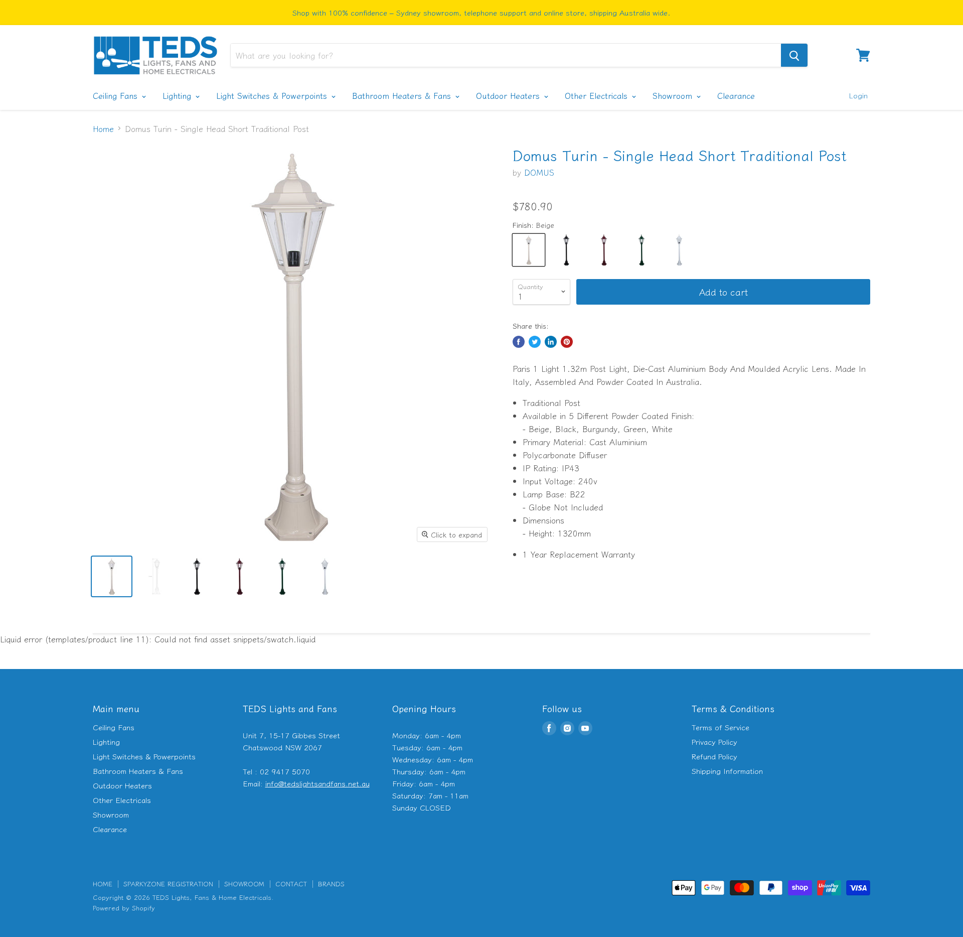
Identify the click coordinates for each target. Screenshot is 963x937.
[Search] (794, 55)
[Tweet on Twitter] (535, 342)
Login (858, 95)
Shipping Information (727, 770)
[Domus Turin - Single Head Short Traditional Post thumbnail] (111, 576)
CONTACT (291, 883)
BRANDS (331, 883)
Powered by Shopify (124, 907)
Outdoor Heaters (509, 95)
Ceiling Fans (116, 95)
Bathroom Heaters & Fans (403, 95)
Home (103, 128)
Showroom (674, 95)
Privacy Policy (714, 741)
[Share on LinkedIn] (551, 342)
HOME (102, 883)
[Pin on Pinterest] (567, 342)
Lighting (178, 95)
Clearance (736, 95)
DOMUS (539, 172)
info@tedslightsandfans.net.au (317, 783)
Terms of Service (720, 727)
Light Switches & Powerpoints (273, 95)
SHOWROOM (244, 883)
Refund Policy (714, 756)
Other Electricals (597, 95)
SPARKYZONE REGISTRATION (168, 883)
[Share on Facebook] (519, 342)
